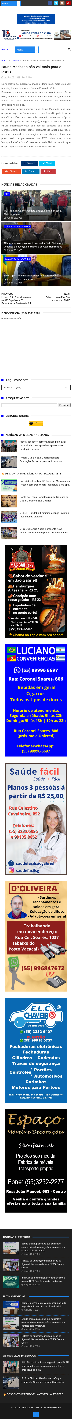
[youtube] (68, 3)
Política (15, 60)
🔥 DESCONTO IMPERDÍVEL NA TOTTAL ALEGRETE (31, 473)
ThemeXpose (54, 1408)
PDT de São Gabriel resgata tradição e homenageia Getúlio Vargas (33, 212)
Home (4, 49)
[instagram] (62, 3)
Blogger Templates (22, 1408)
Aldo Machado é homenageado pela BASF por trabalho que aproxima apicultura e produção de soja (43, 445)
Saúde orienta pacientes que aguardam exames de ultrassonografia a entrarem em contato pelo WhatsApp (43, 1247)
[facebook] (50, 3)
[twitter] (56, 3)
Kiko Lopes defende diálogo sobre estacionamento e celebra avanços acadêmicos (33, 277)
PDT (7, 194)
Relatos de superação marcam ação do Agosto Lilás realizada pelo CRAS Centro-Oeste (42, 1264)
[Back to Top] (36, 1414)
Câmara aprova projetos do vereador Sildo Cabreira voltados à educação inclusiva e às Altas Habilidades (33, 245)
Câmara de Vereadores (17, 226)
